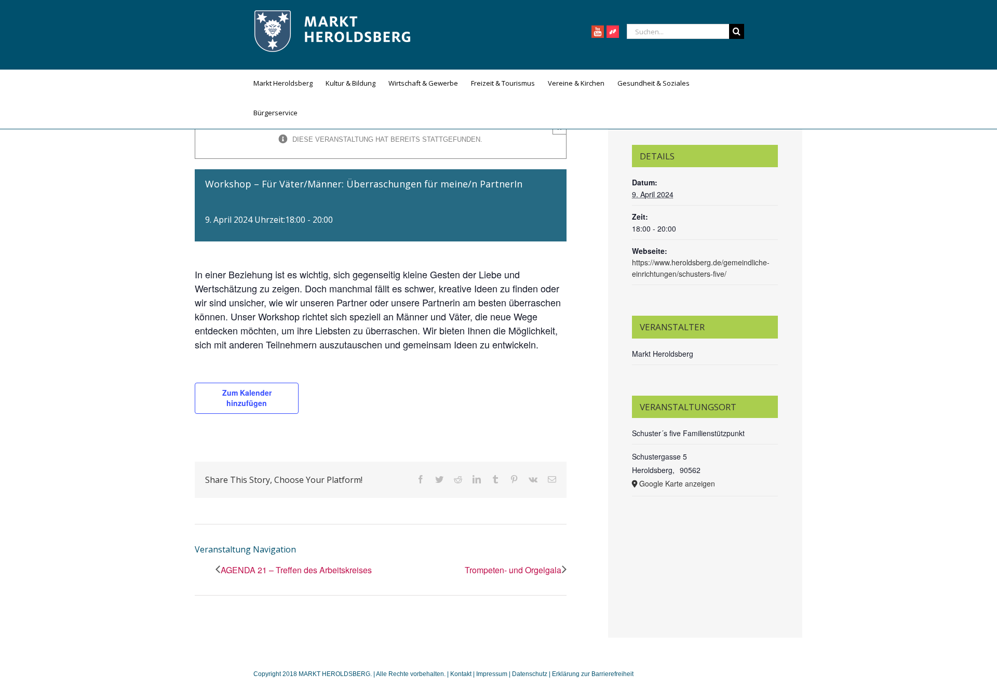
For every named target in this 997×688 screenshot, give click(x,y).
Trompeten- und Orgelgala (513, 570)
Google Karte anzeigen (677, 483)
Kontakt (461, 674)
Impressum (491, 674)
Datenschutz (529, 674)
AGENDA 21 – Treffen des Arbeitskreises (296, 570)
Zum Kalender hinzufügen (247, 397)
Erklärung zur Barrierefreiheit (593, 674)
